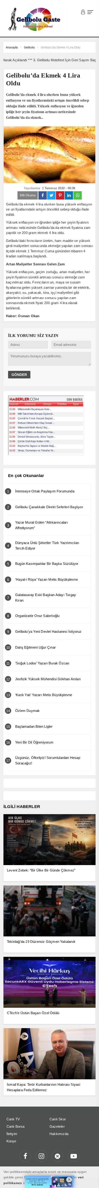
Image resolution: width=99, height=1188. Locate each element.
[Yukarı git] (90, 1179)
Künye (11, 1141)
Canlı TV (13, 1119)
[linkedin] (69, 195)
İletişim (11, 1134)
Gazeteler (57, 1126)
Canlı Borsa (15, 1126)
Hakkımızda (59, 1134)
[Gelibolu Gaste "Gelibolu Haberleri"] (35, 19)
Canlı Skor (58, 1119)
